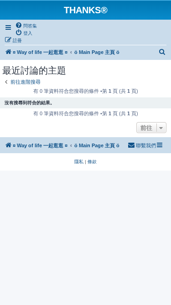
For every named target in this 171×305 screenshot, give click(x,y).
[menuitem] (26, 25)
